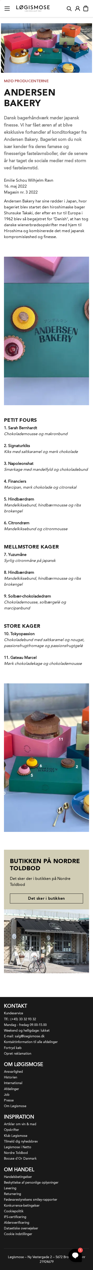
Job (6, 1094)
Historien (10, 1077)
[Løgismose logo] (33, 8)
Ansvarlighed (13, 1071)
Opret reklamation (17, 1053)
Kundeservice (13, 1013)
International (13, 1083)
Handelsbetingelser (18, 1177)
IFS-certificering (15, 1217)
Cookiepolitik (14, 1211)
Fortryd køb (13, 1048)
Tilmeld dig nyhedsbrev (21, 1141)
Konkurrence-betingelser (22, 1205)
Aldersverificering (16, 1222)
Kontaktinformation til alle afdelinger (31, 1042)
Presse (9, 1100)
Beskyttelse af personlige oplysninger (31, 1182)
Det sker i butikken (46, 898)
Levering (10, 1188)
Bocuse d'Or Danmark (20, 1158)
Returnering (12, 1194)
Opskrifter (11, 1130)
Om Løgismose (15, 1106)
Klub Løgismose (15, 1136)
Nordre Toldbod (16, 1153)
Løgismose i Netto (17, 1147)
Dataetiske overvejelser (21, 1228)
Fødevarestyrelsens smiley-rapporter (30, 1199)
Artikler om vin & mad (20, 1124)
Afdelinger (11, 1089)
